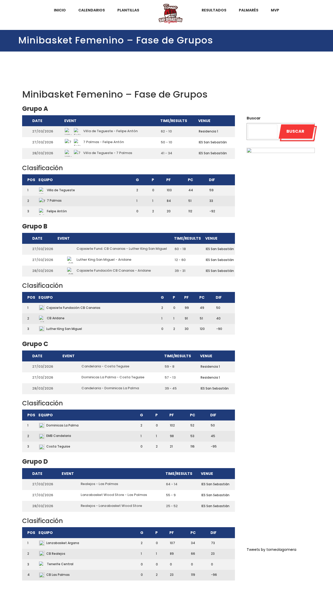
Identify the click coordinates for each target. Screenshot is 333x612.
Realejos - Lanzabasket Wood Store (111, 505)
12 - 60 (180, 259)
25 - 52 (172, 505)
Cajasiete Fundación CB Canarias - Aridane (113, 270)
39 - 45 (171, 388)
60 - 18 (180, 248)
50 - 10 (166, 142)
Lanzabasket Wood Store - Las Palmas (113, 494)
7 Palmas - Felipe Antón (103, 141)
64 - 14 (171, 484)
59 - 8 (169, 366)
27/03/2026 (42, 131)
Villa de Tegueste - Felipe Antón (110, 131)
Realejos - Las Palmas (99, 483)
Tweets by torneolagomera (271, 549)
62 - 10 (166, 131)
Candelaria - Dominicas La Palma (110, 388)
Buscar (254, 118)
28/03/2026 (42, 153)
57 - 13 (170, 377)
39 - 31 (180, 270)
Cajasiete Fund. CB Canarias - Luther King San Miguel (121, 248)
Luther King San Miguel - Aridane (103, 259)
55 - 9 (171, 495)
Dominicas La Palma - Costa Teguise (112, 377)
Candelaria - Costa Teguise (105, 366)
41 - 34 (166, 153)
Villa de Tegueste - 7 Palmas (107, 152)
